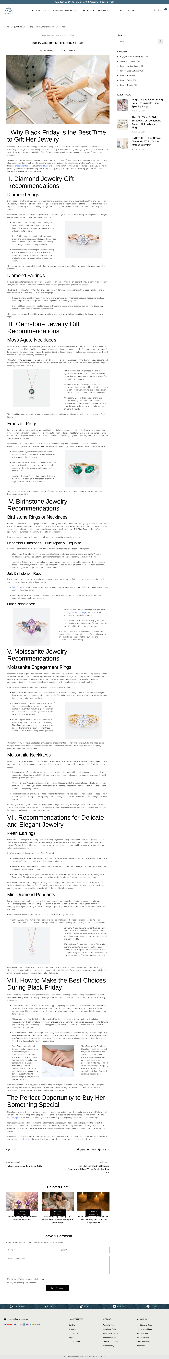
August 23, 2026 (138, 111)
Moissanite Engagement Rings (39, 667)
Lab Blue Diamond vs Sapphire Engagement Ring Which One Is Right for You (88, 1169)
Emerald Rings (22, 423)
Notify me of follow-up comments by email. (26, 1279)
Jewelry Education (127, 75)
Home (6, 27)
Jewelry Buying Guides (129, 66)
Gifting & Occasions (24, 27)
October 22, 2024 (67, 35)
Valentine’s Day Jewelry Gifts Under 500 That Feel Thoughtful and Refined (57, 1219)
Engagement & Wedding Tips (132, 56)
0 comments (69, 50)
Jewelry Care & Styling (129, 71)
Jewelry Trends (126, 85)
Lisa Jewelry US (48, 50)
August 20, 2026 (138, 132)
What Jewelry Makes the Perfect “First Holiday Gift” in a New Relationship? (93, 1219)
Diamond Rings (23, 194)
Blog (13, 27)
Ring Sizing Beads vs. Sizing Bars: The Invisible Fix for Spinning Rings (147, 103)
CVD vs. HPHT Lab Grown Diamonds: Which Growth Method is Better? (146, 141)
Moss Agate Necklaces (31, 340)
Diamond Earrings (26, 275)
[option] (22, 1207)
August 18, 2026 (138, 149)
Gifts (15, 1149)
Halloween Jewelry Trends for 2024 (24, 1166)
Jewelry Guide (126, 80)
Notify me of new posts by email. (22, 1283)
